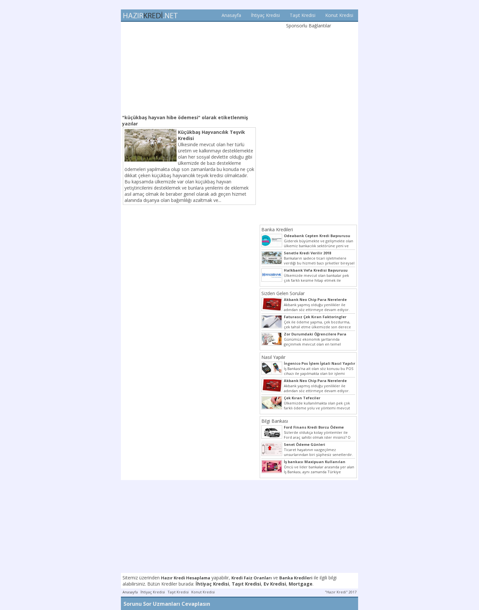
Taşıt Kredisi (302, 15)
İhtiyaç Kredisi (265, 15)
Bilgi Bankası (274, 421)
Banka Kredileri (277, 229)
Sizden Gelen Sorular (283, 293)
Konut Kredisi (339, 15)
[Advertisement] (189, 67)
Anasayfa (231, 15)
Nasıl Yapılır (273, 357)
